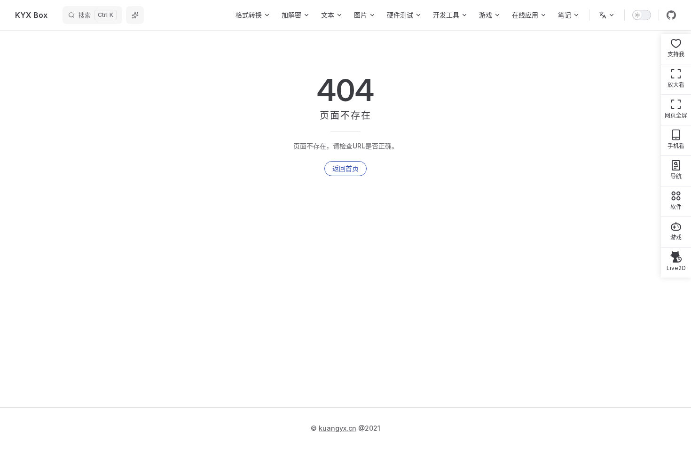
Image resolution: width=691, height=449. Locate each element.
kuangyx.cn (337, 428)
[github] (671, 15)
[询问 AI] (135, 15)
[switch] (641, 15)
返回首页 (345, 168)
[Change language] (606, 15)
